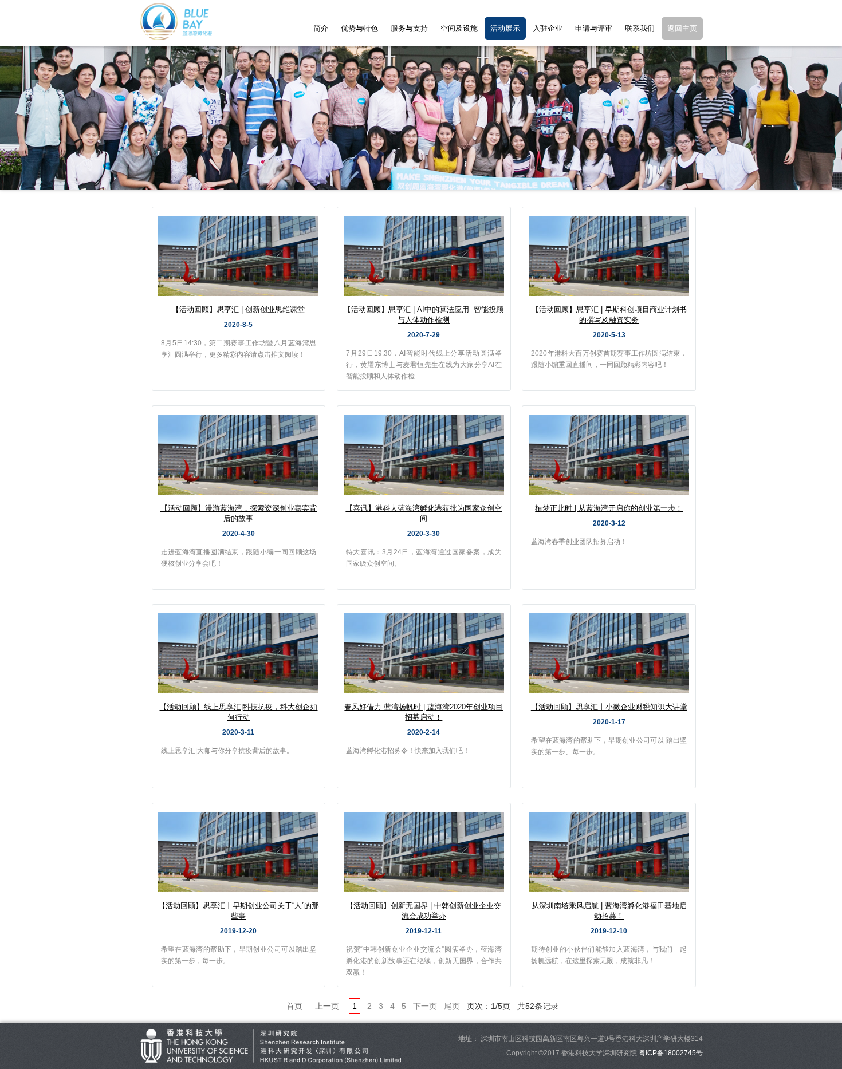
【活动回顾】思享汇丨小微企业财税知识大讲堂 (609, 707)
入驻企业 (547, 28)
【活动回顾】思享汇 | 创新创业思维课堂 (238, 309)
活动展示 (505, 28)
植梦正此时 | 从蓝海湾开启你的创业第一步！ (609, 508)
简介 (320, 28)
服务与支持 (409, 28)
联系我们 (640, 28)
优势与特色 (359, 28)
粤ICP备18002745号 (671, 1053)
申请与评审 (593, 28)
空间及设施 (459, 28)
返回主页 (682, 28)
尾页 (452, 1006)
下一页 (425, 1006)
